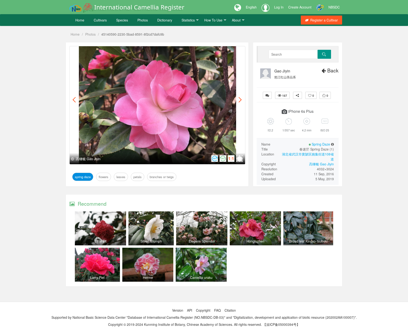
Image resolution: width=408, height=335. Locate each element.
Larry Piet (97, 277)
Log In (279, 7)
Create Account (299, 7)
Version (177, 310)
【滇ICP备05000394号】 (281, 324)
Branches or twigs (154, 51)
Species (122, 20)
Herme (148, 277)
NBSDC (334, 7)
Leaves (117, 51)
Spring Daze (83, 51)
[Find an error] (267, 95)
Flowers (102, 51)
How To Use (213, 20)
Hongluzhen (255, 241)
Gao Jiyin (282, 71)
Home (79, 20)
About (236, 20)
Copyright (203, 310)
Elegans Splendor (202, 241)
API (189, 310)
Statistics (188, 20)
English (251, 7)
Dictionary (164, 20)
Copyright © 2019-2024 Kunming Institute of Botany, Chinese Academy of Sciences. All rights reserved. (185, 324)
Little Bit (100, 241)
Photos (142, 20)
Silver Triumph (151, 241)
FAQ (217, 310)
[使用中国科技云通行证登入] (320, 7)
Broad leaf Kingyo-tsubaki (308, 241)
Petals (130, 51)
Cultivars (100, 20)
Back (332, 70)
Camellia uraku (201, 277)
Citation (230, 310)
